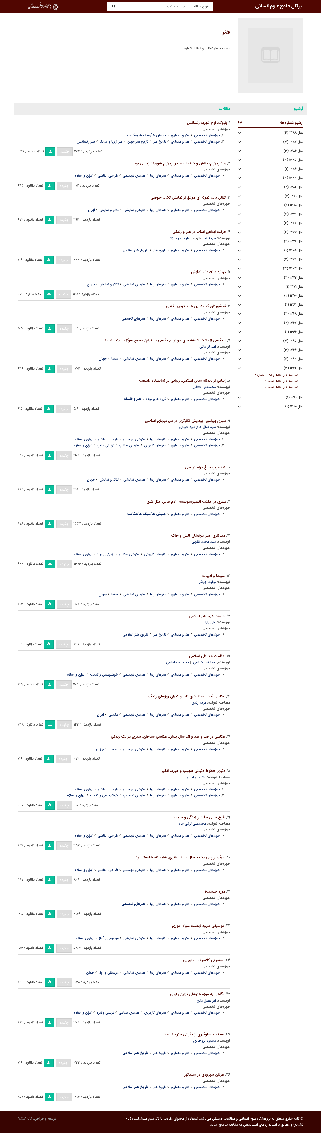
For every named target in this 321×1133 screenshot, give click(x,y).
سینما (115, 358)
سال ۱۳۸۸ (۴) (293, 132)
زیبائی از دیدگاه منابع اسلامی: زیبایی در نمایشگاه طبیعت (182, 381)
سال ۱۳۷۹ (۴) (293, 214)
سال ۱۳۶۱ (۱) (294, 397)
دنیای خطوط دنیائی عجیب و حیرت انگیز (193, 771)
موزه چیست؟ (214, 892)
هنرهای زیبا (158, 175)
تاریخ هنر (159, 141)
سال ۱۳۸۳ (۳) (293, 178)
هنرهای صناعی (129, 445)
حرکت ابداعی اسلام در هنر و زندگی (199, 232)
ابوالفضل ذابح (206, 1000)
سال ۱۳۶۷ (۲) (293, 323)
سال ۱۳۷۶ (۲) (293, 241)
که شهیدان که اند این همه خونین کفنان (196, 306)
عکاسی (113, 714)
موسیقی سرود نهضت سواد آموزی (198, 926)
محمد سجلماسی (177, 662)
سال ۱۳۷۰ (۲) (293, 295)
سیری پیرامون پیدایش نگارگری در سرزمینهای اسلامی (185, 421)
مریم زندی (198, 702)
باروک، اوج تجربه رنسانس (207, 123)
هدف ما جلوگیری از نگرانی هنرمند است (193, 1034)
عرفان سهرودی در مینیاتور (204, 1075)
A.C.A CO (25, 1118)
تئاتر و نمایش (109, 210)
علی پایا (210, 622)
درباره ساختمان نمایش (208, 272)
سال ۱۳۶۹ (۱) (294, 304)
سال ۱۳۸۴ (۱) (293, 169)
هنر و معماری (180, 135)
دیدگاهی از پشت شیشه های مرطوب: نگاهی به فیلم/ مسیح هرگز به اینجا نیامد (165, 340)
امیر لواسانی (207, 346)
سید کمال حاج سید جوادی (197, 427)
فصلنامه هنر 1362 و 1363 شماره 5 (276, 375)
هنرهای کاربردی (155, 445)
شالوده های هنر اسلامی (207, 616)
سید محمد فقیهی (204, 542)
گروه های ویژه (156, 399)
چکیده (64, 151)
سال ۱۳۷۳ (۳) (293, 268)
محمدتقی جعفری (203, 387)
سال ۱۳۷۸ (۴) (293, 223)
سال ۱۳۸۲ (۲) (293, 187)
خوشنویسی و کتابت (104, 674)
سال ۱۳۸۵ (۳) (293, 160)
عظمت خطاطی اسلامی (207, 656)
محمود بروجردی (204, 1041)
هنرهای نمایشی (134, 210)
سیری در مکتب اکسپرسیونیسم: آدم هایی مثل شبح (186, 501)
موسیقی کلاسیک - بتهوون (203, 960)
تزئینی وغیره (105, 445)
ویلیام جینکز (207, 582)
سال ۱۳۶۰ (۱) (294, 406)
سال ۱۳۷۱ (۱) (294, 286)
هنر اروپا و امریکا (111, 141)
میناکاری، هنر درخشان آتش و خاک (198, 536)
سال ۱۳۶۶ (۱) (294, 332)
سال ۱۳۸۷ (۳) (293, 142)
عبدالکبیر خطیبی (204, 662)
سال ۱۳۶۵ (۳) (293, 341)
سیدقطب (209, 238)
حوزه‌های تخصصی (207, 135)
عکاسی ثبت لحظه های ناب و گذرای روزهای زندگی (186, 696)
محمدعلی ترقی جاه (192, 823)
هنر (226, 32)
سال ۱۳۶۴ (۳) (293, 350)
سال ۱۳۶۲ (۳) (293, 368)
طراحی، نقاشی (108, 175)
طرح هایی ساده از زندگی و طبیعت (198, 817)
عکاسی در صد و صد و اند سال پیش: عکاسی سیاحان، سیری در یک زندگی (168, 737)
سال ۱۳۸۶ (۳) (293, 151)
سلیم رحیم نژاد (180, 238)
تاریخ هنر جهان (137, 141)
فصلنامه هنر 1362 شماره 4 (281, 381)
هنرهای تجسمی (134, 175)
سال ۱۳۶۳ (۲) (293, 359)
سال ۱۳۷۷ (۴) (293, 232)
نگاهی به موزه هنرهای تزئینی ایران (197, 994)
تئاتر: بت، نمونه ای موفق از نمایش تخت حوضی (188, 198)
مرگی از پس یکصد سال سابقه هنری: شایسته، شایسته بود (180, 857)
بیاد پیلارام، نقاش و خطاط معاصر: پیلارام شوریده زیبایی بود (180, 163)
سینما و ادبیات (213, 576)
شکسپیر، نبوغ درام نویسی (205, 467)
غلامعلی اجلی (196, 777)
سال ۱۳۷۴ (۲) (293, 259)
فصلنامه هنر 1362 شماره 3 (281, 387)
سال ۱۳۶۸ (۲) (293, 313)
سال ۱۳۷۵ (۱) (293, 250)
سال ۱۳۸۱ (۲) (294, 196)
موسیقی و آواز (109, 938)
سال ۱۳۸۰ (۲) (293, 205)
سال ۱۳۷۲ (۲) (293, 277)
